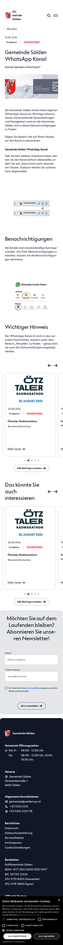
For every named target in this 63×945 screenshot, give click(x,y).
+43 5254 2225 (18, 806)
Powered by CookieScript (13, 942)
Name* (8, 653)
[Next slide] (55, 365)
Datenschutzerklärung (31, 688)
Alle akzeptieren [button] (17, 936)
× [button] (59, 900)
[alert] (31, 920)
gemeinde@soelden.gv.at (25, 801)
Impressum (12, 828)
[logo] (20, 733)
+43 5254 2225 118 (20, 811)
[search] (49, 15)
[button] (31, 930)
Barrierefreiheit (14, 838)
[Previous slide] (49, 365)
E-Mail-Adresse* (12, 670)
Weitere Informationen (31, 915)
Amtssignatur (13, 842)
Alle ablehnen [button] (46, 936)
